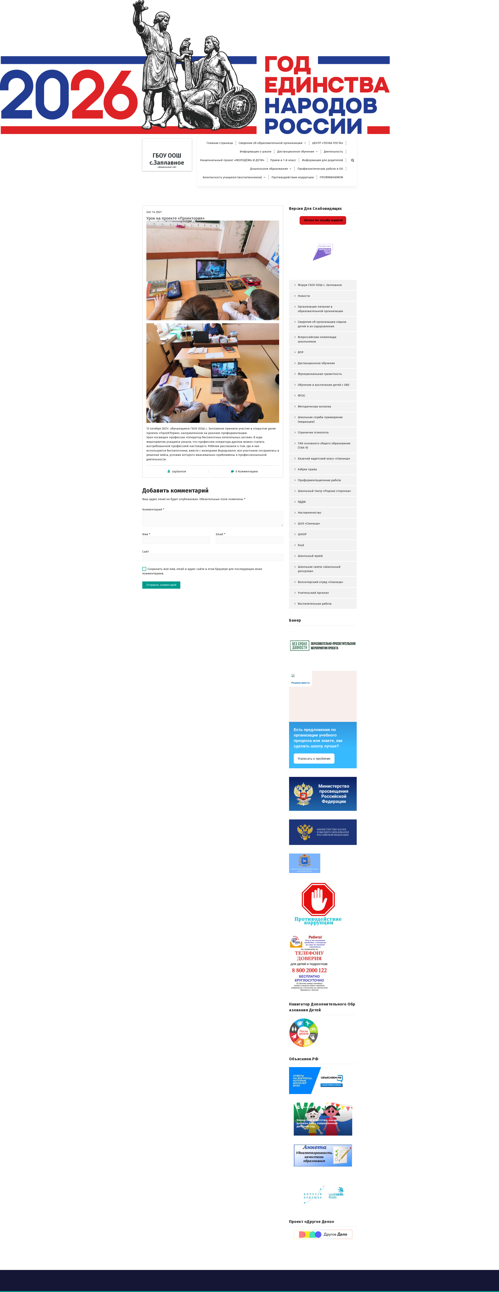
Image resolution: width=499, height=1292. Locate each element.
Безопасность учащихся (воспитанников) (232, 177)
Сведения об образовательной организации (271, 143)
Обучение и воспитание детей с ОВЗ (323, 385)
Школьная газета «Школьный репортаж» (319, 569)
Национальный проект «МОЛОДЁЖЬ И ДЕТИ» (232, 160)
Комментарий (153, 509)
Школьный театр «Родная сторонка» (324, 491)
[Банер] (323, 645)
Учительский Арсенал (313, 593)
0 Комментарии (247, 471)
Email (220, 534)
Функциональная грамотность (320, 374)
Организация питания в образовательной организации (320, 309)
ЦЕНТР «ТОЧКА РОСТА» (327, 143)
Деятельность (333, 151)
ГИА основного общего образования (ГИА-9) (324, 446)
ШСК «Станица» (309, 523)
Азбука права (307, 469)
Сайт (145, 551)
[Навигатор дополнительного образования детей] (323, 1032)
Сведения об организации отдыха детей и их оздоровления (322, 324)
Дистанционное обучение (295, 151)
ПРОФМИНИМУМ (331, 177)
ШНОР (302, 534)
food (301, 545)
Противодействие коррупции (293, 177)
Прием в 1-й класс (283, 160)
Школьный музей (310, 556)
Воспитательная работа (315, 603)
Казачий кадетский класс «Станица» (324, 458)
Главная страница (220, 143)
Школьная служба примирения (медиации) (320, 419)
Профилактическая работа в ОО (320, 168)
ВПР (300, 352)
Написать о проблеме (314, 758)
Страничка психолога (313, 432)
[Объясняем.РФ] (323, 1080)
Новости (304, 296)
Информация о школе (255, 151)
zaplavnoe (179, 471)
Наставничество (309, 512)
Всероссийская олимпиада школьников (317, 339)
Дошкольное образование (269, 168)
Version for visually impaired (323, 220)
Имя (146, 534)
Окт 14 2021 (154, 212)
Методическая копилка (314, 406)
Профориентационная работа (319, 480)
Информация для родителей (322, 160)
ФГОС (301, 395)
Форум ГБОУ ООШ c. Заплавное (320, 285)
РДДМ (302, 502)
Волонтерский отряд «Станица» (320, 582)
